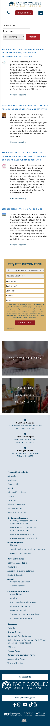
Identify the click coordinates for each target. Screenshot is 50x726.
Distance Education (19, 610)
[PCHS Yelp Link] (35, 706)
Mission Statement (16, 504)
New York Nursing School (22, 534)
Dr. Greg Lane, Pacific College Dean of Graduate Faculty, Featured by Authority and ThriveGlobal (23, 52)
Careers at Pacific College (19, 636)
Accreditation (16, 594)
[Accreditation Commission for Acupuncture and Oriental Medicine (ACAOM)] (41, 713)
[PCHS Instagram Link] (19, 706)
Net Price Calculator (16, 512)
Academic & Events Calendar (20, 571)
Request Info (25, 677)
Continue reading (18, 95)
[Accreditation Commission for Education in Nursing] (29, 714)
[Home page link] (25, 4)
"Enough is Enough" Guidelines (24, 614)
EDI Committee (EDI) (17, 563)
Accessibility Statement (21, 618)
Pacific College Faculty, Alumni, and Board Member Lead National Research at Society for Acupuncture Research (25, 156)
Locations (11, 500)
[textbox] (25, 281)
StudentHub (13, 567)
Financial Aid (25, 402)
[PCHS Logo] (25, 687)
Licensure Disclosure (20, 606)
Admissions (25, 395)
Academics (12, 480)
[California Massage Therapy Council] (25, 720)
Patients (11, 628)
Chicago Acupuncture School (23, 538)
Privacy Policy (13, 651)
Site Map (11, 647)
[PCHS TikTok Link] (31, 706)
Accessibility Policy (16, 659)
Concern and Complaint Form (21, 655)
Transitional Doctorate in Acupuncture (27, 549)
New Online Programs (25, 698)
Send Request (25, 323)
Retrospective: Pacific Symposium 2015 (23, 209)
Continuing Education (20, 582)
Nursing (13, 545)
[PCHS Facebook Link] (15, 706)
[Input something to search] (16, 25)
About (10, 488)
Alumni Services (17, 586)
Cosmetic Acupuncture (20, 553)
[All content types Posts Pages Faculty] (13, 37)
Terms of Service (15, 663)
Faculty (10, 496)
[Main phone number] (8, 12)
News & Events (14, 632)
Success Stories (14, 508)
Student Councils (15, 575)
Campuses (25, 388)
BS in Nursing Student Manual (24, 602)
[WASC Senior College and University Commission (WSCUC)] (14, 714)
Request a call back (25, 358)
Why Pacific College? (17, 492)
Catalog (13, 598)
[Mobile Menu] (40, 13)
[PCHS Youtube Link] (25, 706)
